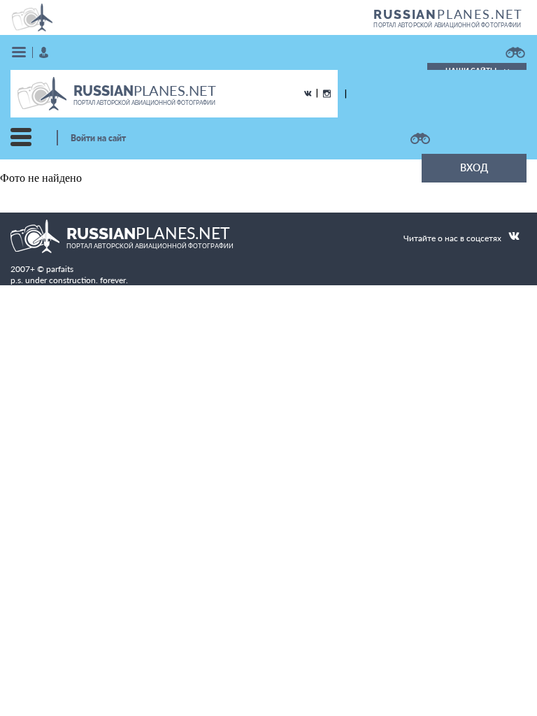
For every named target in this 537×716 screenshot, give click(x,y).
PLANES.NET (448, 14)
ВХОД (474, 167)
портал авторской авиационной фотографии (447, 25)
